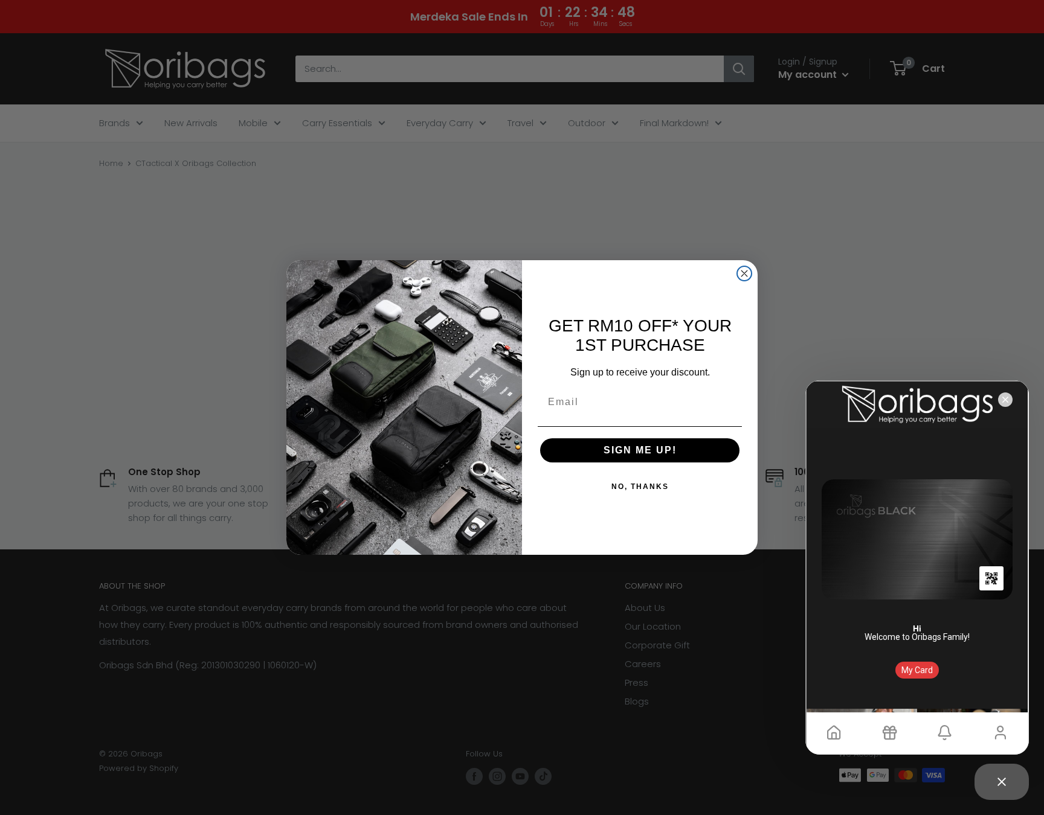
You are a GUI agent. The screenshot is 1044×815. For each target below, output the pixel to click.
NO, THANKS (640, 486)
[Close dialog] (744, 273)
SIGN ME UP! (640, 450)
